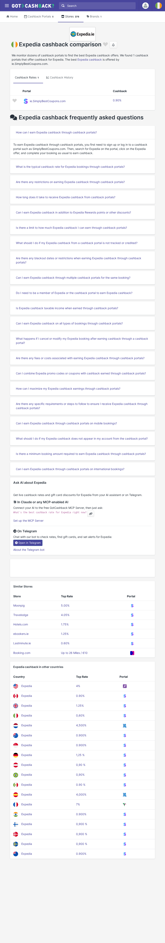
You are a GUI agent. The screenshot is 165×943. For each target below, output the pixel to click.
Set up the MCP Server (28, 520)
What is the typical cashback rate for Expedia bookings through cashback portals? (70, 166)
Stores (72, 16)
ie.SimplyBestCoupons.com (48, 101)
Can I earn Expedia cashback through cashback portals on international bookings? (70, 469)
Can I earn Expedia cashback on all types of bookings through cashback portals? (69, 323)
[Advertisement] (82, 568)
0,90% (80, 774)
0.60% (65, 643)
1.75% (65, 624)
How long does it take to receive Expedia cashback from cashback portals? (65, 197)
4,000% (81, 794)
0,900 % (81, 824)
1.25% (65, 633)
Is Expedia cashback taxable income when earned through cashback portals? (67, 308)
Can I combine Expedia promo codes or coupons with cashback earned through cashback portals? (81, 373)
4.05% (65, 615)
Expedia (26, 686)
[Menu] (6, 5)
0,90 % (80, 764)
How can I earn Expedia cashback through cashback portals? (56, 132)
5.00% (65, 605)
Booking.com (21, 652)
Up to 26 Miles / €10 (74, 652)
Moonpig (19, 605)
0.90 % (80, 784)
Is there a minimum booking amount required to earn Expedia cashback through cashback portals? (81, 453)
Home (14, 16)
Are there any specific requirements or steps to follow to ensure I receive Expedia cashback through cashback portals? (81, 406)
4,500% (81, 725)
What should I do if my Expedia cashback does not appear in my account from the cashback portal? (82, 438)
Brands (95, 16)
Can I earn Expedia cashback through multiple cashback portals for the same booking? (73, 277)
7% (78, 804)
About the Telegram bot (28, 549)
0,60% (80, 715)
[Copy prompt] (90, 514)
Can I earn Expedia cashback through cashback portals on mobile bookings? (66, 423)
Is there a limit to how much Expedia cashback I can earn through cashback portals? (71, 227)
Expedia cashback (89, 59)
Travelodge (20, 615)
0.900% (81, 735)
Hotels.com (20, 624)
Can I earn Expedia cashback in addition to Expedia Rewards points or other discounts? (73, 212)
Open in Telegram (30, 542)
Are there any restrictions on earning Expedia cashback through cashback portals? (70, 182)
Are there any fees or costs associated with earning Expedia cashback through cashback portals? (80, 358)
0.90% (117, 100)
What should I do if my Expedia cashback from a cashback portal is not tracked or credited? (76, 243)
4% (78, 686)
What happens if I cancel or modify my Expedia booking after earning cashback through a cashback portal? (82, 340)
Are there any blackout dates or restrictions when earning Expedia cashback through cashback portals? (78, 260)
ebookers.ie (21, 633)
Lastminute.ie (22, 643)
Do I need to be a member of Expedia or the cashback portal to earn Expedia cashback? (74, 293)
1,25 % (80, 755)
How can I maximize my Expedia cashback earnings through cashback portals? (68, 388)
